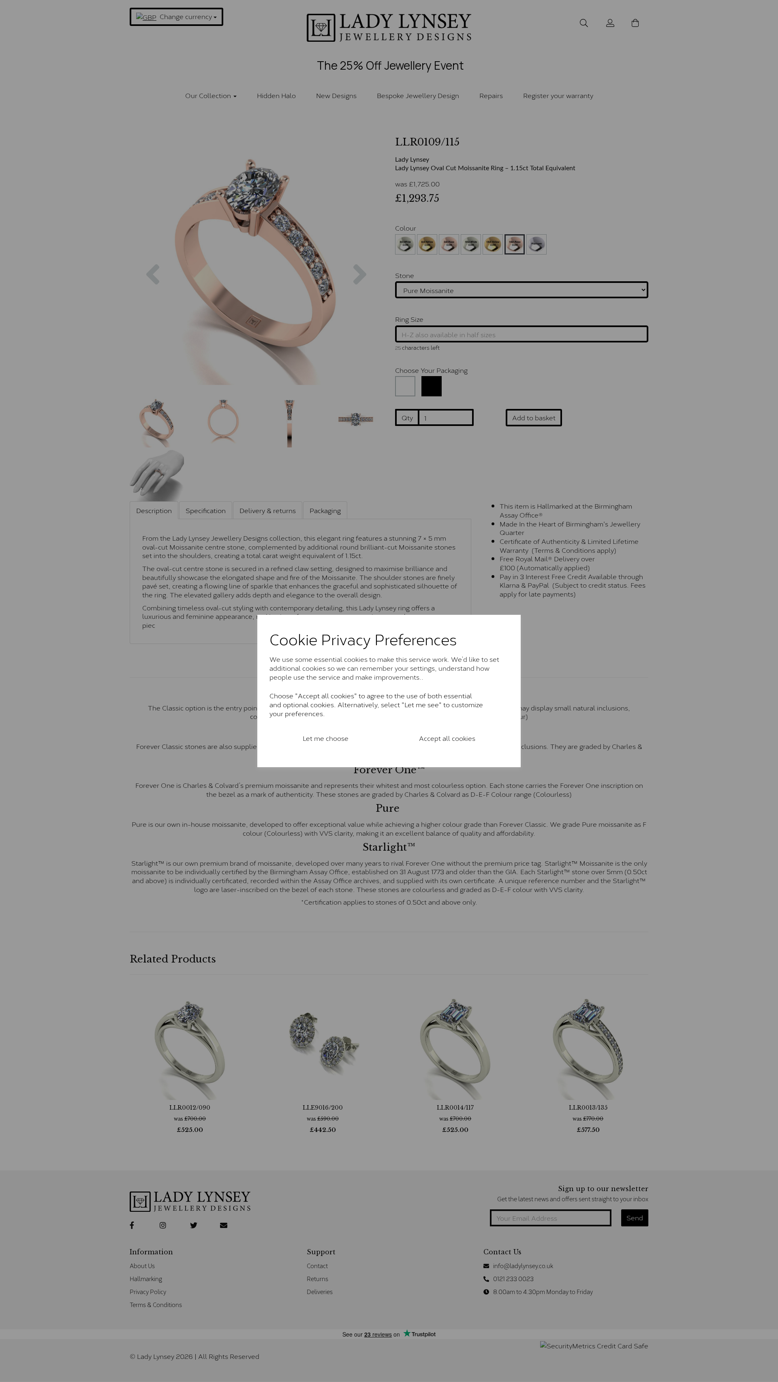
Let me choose (325, 738)
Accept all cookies (447, 738)
